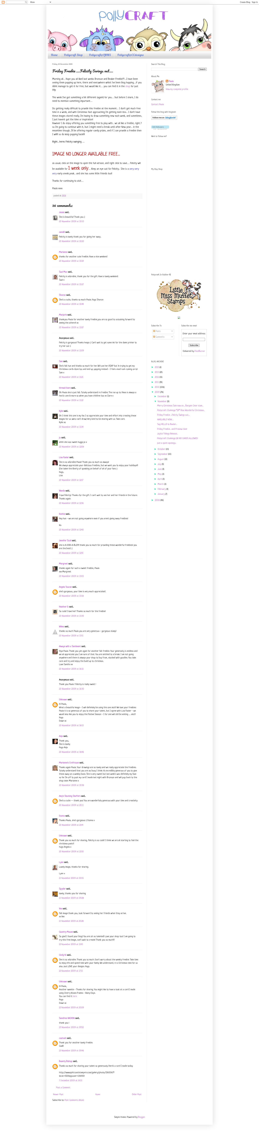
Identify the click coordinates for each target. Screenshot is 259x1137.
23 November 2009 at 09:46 (71, 1050)
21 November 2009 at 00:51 (71, 878)
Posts (158, 331)
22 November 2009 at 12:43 (71, 944)
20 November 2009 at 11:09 (71, 350)
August (161, 459)
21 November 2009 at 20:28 (71, 921)
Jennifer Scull (65, 540)
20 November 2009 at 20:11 (71, 805)
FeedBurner (200, 351)
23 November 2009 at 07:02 (71, 1027)
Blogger (141, 1117)
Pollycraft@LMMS (100, 55)
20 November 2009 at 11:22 (71, 400)
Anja (61, 736)
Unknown (63, 699)
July (160, 464)
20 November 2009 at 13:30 (71, 616)
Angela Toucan (65, 587)
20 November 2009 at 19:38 (71, 785)
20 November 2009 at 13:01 (71, 576)
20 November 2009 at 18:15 (71, 725)
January (161, 494)
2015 (157, 367)
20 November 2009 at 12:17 (71, 480)
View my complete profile (177, 89)
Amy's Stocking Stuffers (69, 796)
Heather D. (63, 607)
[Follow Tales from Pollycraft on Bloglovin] (164, 119)
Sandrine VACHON (67, 1018)
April (160, 479)
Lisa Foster (64, 457)
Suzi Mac (63, 272)
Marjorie (63, 315)
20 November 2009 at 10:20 (71, 241)
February (162, 489)
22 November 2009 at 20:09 (71, 1007)
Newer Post (58, 1094)
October (162, 449)
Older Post (136, 1094)
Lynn (61, 862)
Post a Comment (63, 1087)
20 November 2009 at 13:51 (71, 636)
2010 (157, 387)
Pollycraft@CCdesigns (130, 55)
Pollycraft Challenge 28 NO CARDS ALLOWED (177, 438)
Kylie (61, 411)
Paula (171, 81)
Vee (60, 908)
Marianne (63, 252)
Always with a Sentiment (70, 646)
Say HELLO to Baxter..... (167, 424)
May (160, 474)
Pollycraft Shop (73, 55)
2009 (157, 392)
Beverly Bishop (65, 1061)
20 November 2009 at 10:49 (71, 304)
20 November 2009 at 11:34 (71, 427)
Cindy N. (62, 955)
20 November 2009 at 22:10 (71, 851)
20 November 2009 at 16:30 (71, 689)
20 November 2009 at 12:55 (71, 553)
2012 (157, 377)
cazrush (62, 1038)
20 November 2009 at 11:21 (71, 377)
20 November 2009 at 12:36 (71, 503)
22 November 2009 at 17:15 (71, 971)
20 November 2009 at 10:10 (71, 221)
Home (54, 55)
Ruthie (62, 514)
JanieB (62, 232)
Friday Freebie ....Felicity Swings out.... (173, 415)
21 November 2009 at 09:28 (71, 898)
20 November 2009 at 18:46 (71, 752)
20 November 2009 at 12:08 (71, 447)
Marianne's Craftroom (69, 763)
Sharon (62, 295)
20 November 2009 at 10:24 (71, 261)
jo (60, 437)
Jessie (61, 212)
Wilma (61, 626)
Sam (61, 361)
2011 (157, 382)
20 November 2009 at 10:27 (71, 284)
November (162, 401)
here (75, 996)
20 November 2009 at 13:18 (71, 596)
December (162, 396)
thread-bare (65, 388)
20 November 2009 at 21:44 (71, 825)
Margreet (63, 564)
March (161, 484)
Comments (159, 337)
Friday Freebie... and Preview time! (172, 429)
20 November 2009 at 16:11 (71, 669)
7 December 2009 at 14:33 (70, 1080)
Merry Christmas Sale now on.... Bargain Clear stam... (180, 406)
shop (127, 86)
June (160, 469)
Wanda (62, 491)
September (163, 454)
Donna (62, 816)
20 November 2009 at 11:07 (71, 327)
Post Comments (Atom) (74, 1100)
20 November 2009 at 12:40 (71, 530)
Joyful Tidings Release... (167, 434)
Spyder (62, 889)
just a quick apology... (166, 443)
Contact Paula (157, 104)
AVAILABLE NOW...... (165, 419)
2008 (157, 500)
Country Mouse (66, 932)
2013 (157, 372)
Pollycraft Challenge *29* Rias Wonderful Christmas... (181, 410)
